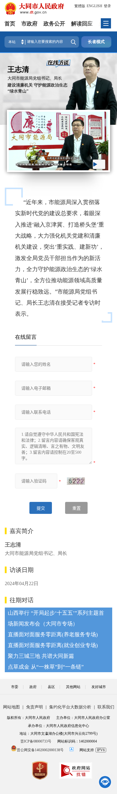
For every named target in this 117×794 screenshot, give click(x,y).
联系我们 (106, 707)
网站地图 (11, 707)
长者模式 (96, 42)
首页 (9, 24)
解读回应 (82, 24)
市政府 (29, 24)
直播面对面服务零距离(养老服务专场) (53, 634)
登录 (107, 6)
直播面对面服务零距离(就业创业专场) (53, 645)
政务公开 (54, 24)
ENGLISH (94, 6)
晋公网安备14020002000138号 (40, 750)
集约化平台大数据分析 (70, 707)
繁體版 (79, 6)
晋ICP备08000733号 (35, 741)
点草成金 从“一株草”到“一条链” (46, 667)
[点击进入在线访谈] (58, 63)
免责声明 (34, 707)
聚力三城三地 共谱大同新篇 (41, 656)
